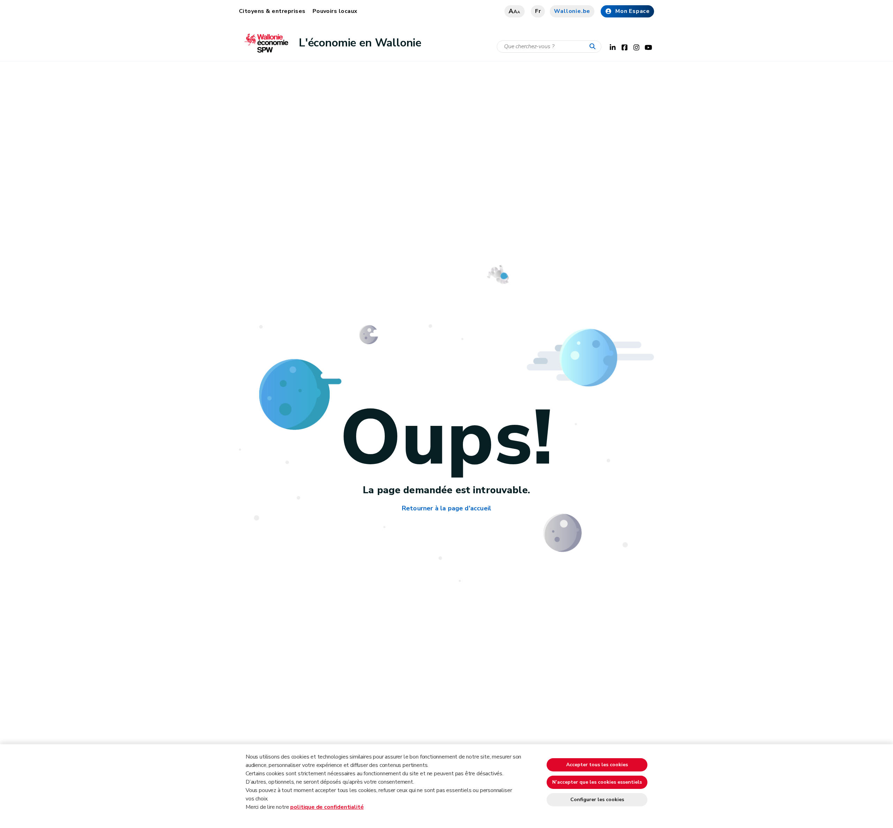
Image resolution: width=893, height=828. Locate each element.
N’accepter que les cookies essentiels (597, 782)
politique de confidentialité (326, 807)
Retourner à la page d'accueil (446, 508)
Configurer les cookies (597, 799)
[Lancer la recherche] (594, 47)
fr (538, 11)
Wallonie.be (572, 11)
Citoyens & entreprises (272, 11)
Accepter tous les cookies (597, 764)
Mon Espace (632, 11)
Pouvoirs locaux (335, 11)
